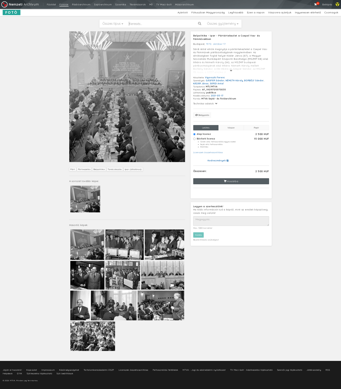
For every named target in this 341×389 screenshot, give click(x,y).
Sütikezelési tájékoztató (39, 373)
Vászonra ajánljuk (279, 12)
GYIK (19, 373)
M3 (151, 4)
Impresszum (48, 370)
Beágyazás (203, 115)
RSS (328, 370)
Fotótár (64, 4)
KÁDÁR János (201, 83)
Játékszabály (314, 370)
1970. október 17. (216, 44)
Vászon (231, 127)
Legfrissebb (235, 12)
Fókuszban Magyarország (208, 12)
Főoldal (51, 4)
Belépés (327, 4)
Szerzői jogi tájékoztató (289, 370)
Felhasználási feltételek (165, 370)
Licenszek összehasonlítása (208, 152)
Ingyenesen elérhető (308, 12)
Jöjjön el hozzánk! (12, 370)
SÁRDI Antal (217, 83)
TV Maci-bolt (164, 4)
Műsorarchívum (184, 4)
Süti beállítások (64, 373)
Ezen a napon (256, 12)
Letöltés (205, 127)
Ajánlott (183, 12)
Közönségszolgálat (69, 370)
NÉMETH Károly (234, 80)
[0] (315, 4)
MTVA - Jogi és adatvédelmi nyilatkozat (204, 370)
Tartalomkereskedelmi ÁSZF (99, 370)
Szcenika (120, 4)
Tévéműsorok (138, 4)
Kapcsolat (31, 370)
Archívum (24, 4)
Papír (256, 127)
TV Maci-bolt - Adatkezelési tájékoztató (251, 370)
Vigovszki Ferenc (215, 77)
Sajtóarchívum (103, 4)
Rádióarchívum (81, 4)
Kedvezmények (217, 160)
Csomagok (331, 12)
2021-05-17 (217, 95)
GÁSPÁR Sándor (215, 80)
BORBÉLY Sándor (254, 80)
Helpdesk (8, 373)
